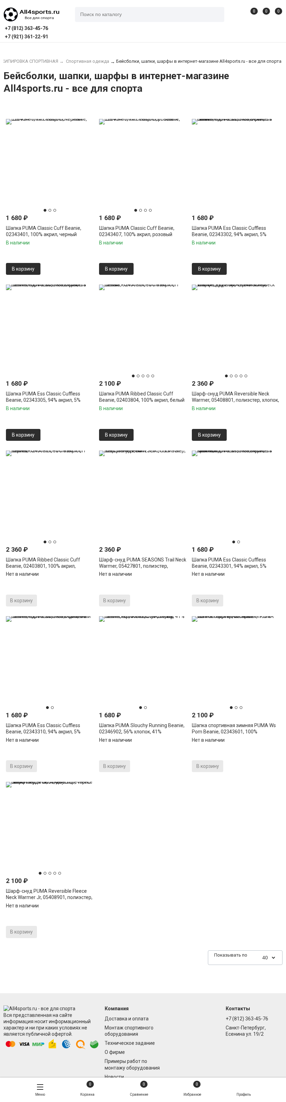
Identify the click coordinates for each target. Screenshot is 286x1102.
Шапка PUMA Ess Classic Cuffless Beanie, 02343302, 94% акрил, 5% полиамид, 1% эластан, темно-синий (233, 234)
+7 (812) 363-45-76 (247, 1018)
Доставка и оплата (127, 1018)
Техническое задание (130, 1043)
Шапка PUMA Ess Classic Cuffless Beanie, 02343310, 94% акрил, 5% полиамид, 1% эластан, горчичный (45, 732)
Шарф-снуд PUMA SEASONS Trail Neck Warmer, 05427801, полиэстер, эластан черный (142, 566)
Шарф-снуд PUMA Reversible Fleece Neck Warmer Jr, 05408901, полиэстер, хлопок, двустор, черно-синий (49, 897)
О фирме (115, 1052)
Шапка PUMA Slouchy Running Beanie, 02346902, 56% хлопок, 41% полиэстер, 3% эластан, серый (142, 732)
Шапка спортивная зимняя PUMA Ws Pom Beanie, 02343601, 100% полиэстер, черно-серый (234, 732)
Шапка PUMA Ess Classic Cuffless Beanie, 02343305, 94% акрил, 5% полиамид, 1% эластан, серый (43, 400)
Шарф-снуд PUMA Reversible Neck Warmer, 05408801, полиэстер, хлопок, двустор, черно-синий (235, 400)
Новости (114, 1077)
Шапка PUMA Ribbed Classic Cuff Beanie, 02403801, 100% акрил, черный (43, 566)
